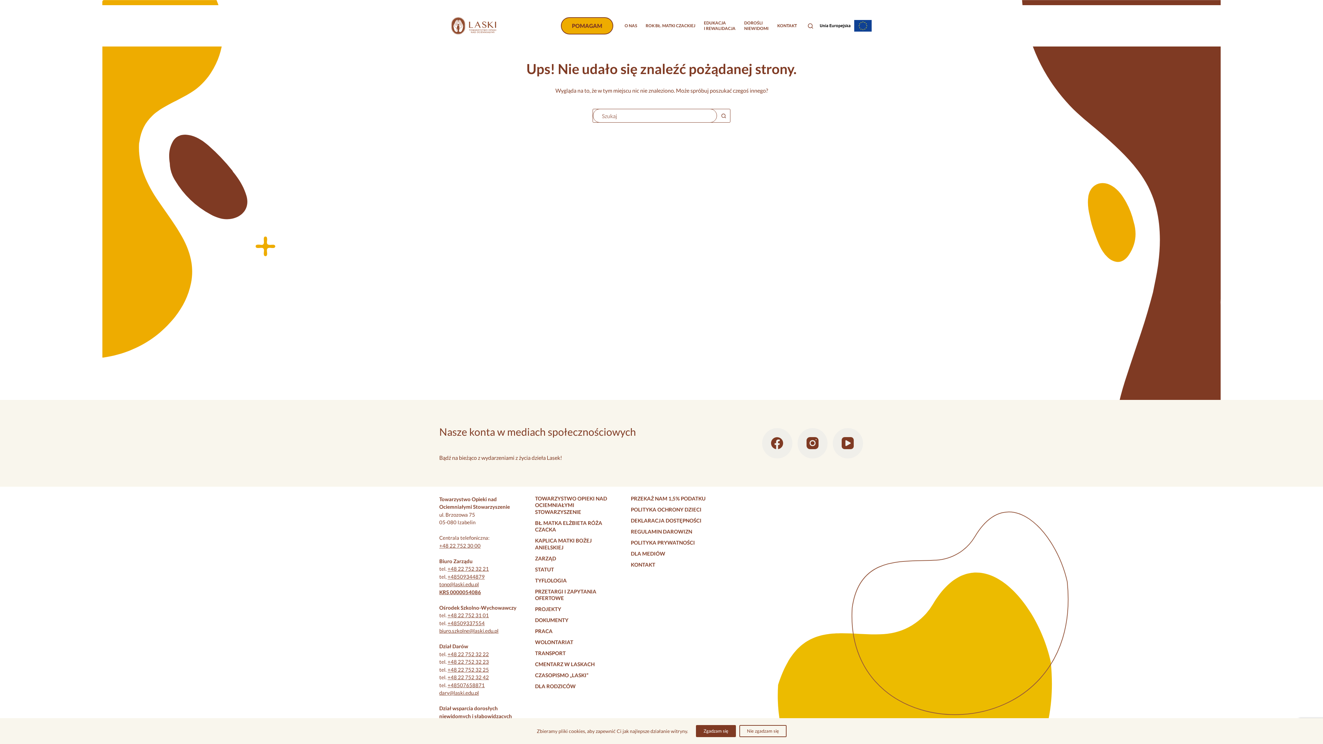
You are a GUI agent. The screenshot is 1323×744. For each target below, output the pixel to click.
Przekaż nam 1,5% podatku (668, 498)
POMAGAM (587, 25)
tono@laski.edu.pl (459, 584)
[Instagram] (813, 443)
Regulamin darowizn (661, 531)
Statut (544, 569)
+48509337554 (466, 623)
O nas (631, 25)
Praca (544, 631)
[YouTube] (848, 443)
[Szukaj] (810, 26)
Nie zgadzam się (763, 731)
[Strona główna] (473, 25)
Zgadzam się (716, 731)
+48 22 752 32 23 (468, 662)
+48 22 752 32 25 (468, 669)
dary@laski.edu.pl (459, 693)
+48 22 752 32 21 (468, 569)
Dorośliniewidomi (756, 25)
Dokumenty (551, 620)
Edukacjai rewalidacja (720, 25)
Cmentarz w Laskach (565, 664)
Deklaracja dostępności (666, 520)
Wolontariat (554, 642)
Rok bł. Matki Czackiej (670, 25)
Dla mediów (648, 553)
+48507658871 (466, 685)
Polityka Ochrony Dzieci (666, 509)
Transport (550, 653)
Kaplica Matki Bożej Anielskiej (563, 543)
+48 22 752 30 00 (460, 545)
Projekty (548, 609)
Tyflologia (551, 580)
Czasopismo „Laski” (561, 675)
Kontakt (787, 25)
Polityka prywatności (663, 542)
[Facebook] (777, 443)
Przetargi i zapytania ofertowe (565, 594)
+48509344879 (466, 577)
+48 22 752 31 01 (468, 615)
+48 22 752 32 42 (468, 677)
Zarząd (545, 558)
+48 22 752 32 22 (468, 654)
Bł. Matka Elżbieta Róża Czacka (568, 526)
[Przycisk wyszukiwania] (723, 115)
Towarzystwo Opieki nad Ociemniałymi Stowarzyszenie (571, 505)
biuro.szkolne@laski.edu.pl (469, 631)
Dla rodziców (555, 686)
